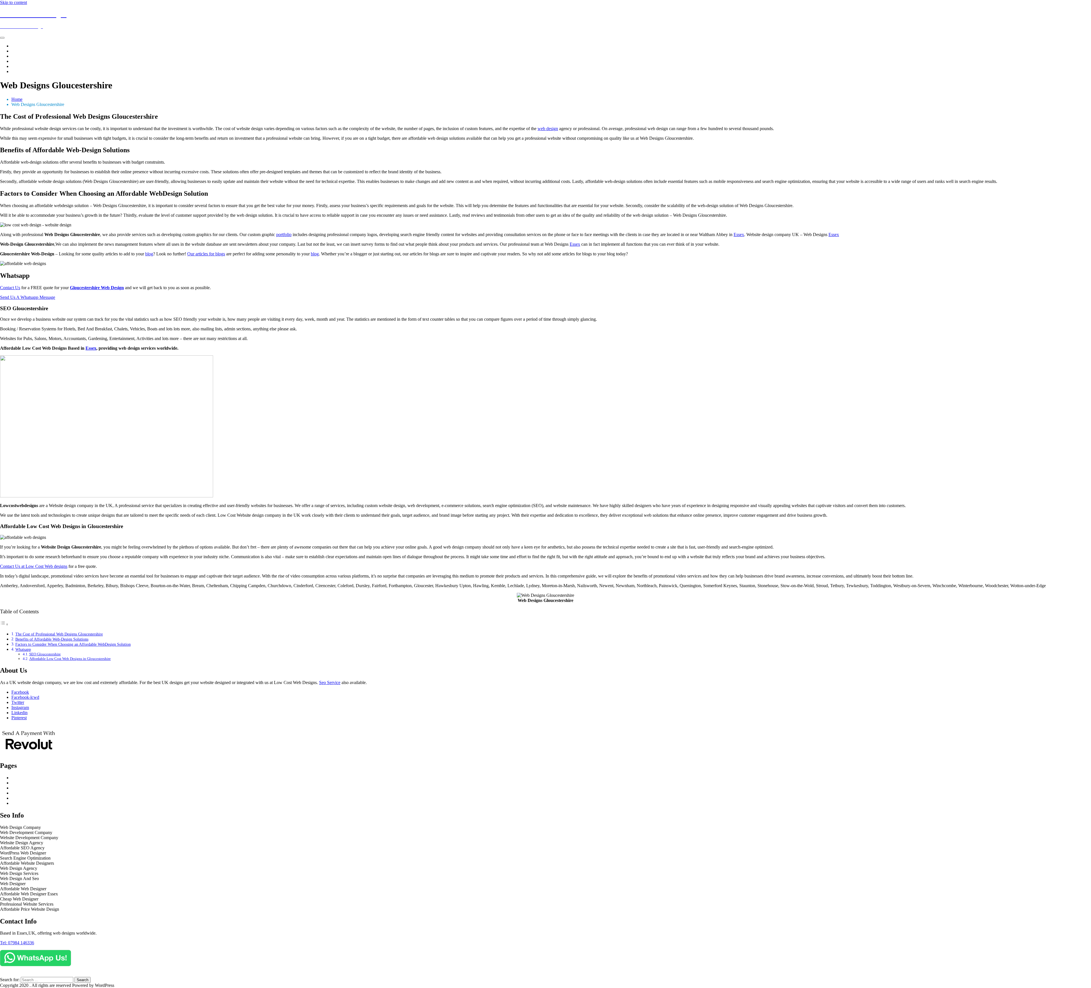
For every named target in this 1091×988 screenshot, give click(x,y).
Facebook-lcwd (25, 697)
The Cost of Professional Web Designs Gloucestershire (59, 634)
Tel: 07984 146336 (17, 942)
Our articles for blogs (206, 253)
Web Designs (23, 51)
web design (548, 128)
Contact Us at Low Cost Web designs (33, 566)
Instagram (20, 707)
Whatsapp (23, 649)
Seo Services (22, 56)
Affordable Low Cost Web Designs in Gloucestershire (70, 658)
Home (16, 45)
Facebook (20, 692)
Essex (739, 234)
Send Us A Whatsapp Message (27, 297)
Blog (15, 66)
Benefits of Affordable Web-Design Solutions (51, 639)
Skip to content (13, 2)
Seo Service (329, 682)
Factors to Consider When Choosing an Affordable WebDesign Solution (73, 644)
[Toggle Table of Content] (4, 624)
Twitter (17, 702)
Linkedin (19, 712)
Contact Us (21, 71)
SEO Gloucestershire (45, 654)
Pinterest (19, 717)
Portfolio (19, 61)
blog (149, 253)
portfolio (284, 234)
